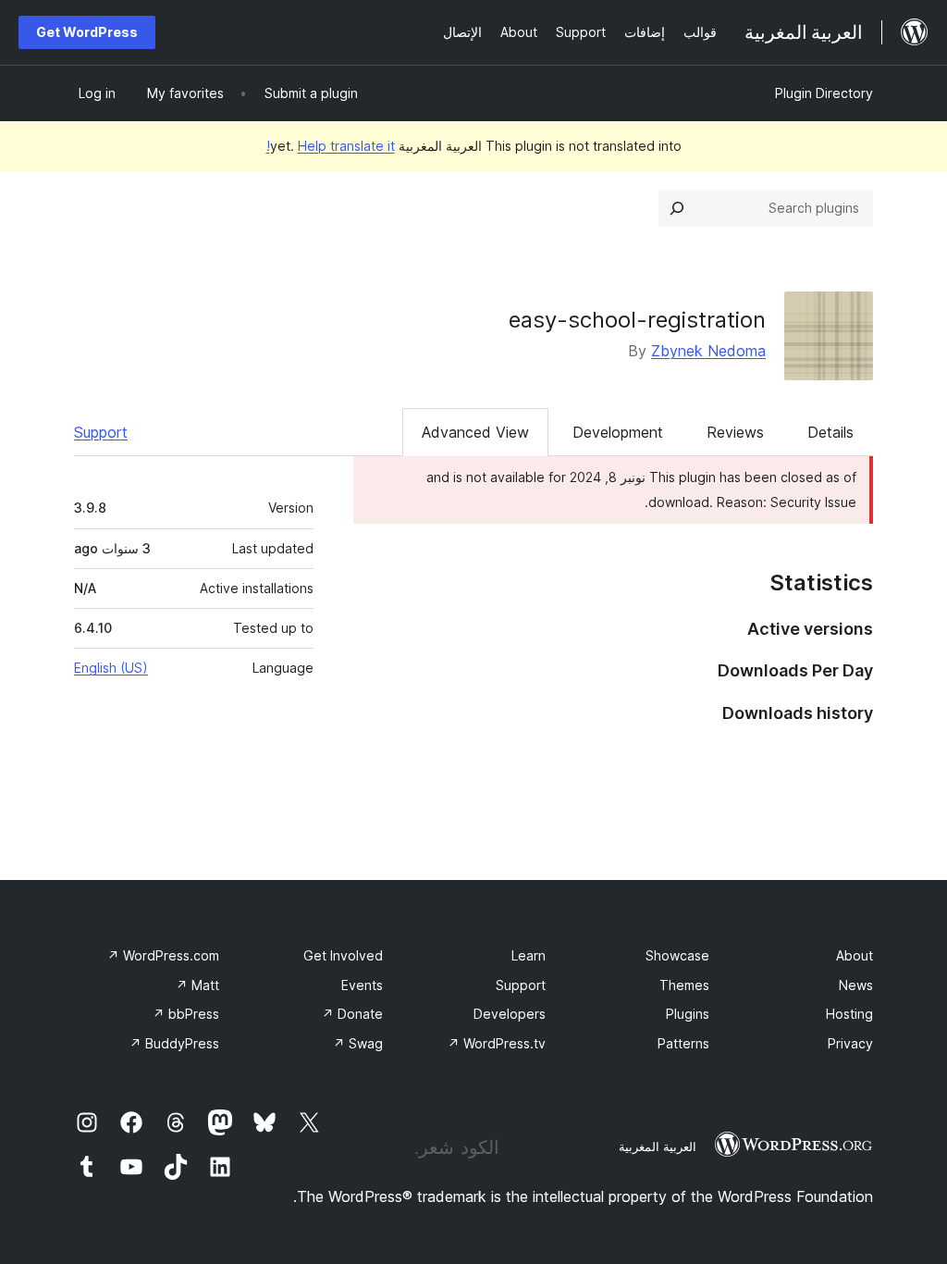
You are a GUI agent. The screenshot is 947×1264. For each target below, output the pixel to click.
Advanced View (475, 432)
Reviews (735, 432)
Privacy (850, 1043)
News (856, 985)
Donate (352, 1014)
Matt (197, 985)
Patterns (683, 1043)
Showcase (677, 955)
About (854, 955)
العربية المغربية (657, 1146)
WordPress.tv (497, 1043)
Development (617, 432)
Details (830, 432)
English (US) (111, 667)
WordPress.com (163, 955)
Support (101, 432)
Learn (528, 955)
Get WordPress (87, 32)
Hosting (849, 1014)
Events (362, 985)
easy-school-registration (637, 319)
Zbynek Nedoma (708, 350)
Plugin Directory (824, 93)
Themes (684, 985)
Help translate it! (330, 146)
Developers (510, 1014)
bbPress (186, 1014)
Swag (358, 1043)
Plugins (687, 1014)
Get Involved (343, 955)
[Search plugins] (676, 208)
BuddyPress (174, 1043)
